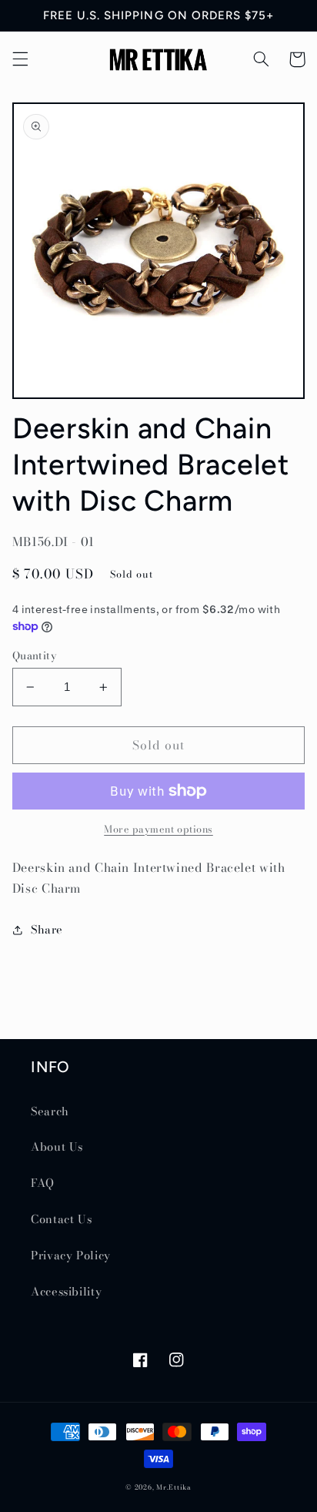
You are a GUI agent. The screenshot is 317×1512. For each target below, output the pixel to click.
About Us (57, 1146)
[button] (20, 59)
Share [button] (47, 929)
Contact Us (61, 1219)
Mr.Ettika (174, 1487)
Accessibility (66, 1291)
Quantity (34, 655)
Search (50, 1111)
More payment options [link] (158, 829)
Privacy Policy (71, 1255)
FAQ (43, 1183)
